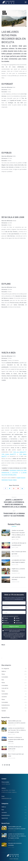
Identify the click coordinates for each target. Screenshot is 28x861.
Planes (4, 13)
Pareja (5, 620)
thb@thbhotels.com (6, 798)
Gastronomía (18, 622)
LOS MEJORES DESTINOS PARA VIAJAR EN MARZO (18, 561)
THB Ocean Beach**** (9, 454)
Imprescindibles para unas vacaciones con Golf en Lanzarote (16, 722)
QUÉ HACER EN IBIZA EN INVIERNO (18, 578)
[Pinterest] (18, 488)
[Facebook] (5, 488)
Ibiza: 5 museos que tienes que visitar (19, 552)
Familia (17, 618)
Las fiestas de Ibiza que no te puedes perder (19, 544)
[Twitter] (10, 488)
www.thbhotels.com (19, 599)
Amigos (17, 620)
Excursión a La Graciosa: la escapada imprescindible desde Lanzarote (16, 739)
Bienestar (6, 622)
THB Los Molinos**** (19, 452)
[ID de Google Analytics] (14, 488)
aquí (17, 638)
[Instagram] (9, 765)
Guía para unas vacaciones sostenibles (15, 844)
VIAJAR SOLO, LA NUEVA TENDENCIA (18, 570)
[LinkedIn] (22, 488)
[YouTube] (7, 765)
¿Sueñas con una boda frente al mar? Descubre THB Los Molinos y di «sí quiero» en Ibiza (18, 534)
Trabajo (6, 618)
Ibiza (4, 11)
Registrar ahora (14, 626)
